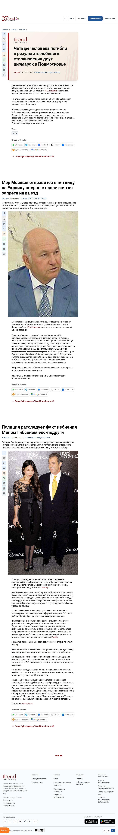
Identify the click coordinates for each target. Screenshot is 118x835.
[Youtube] (20, 821)
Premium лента (37, 782)
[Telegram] (25, 821)
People (54, 637)
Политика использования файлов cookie (104, 800)
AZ (109, 830)
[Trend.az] (10, 18)
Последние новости (39, 779)
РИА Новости (51, 91)
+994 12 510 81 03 (9, 803)
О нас (56, 779)
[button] (4, 34)
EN (104, 830)
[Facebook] (10, 821)
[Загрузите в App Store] (91, 821)
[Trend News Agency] (9, 777)
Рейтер (45, 587)
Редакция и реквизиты (62, 782)
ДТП (15, 133)
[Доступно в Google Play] (107, 821)
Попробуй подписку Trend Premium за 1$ (34, 156)
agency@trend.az (8, 806)
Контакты (57, 786)
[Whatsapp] (5, 821)
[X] (15, 821)
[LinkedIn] (30, 821)
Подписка (79, 779)
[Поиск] (65, 18)
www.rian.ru (27, 703)
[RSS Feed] (35, 821)
